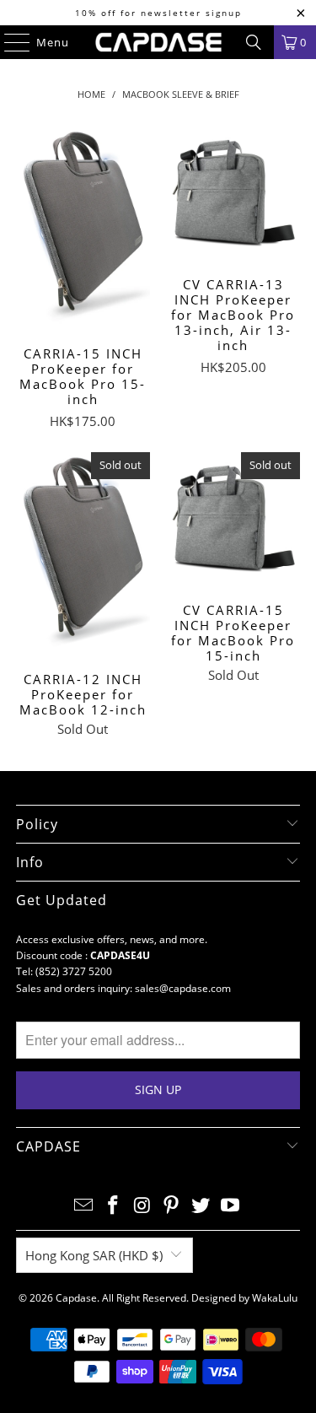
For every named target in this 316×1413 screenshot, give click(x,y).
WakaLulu (274, 1298)
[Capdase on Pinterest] (172, 1206)
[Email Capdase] (84, 1206)
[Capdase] (158, 42)
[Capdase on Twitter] (201, 1206)
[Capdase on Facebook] (113, 1206)
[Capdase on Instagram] (142, 1206)
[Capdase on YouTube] (230, 1206)
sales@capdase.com (183, 988)
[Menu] (9, 42)
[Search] (254, 42)
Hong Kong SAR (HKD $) (94, 1255)
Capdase (76, 1298)
